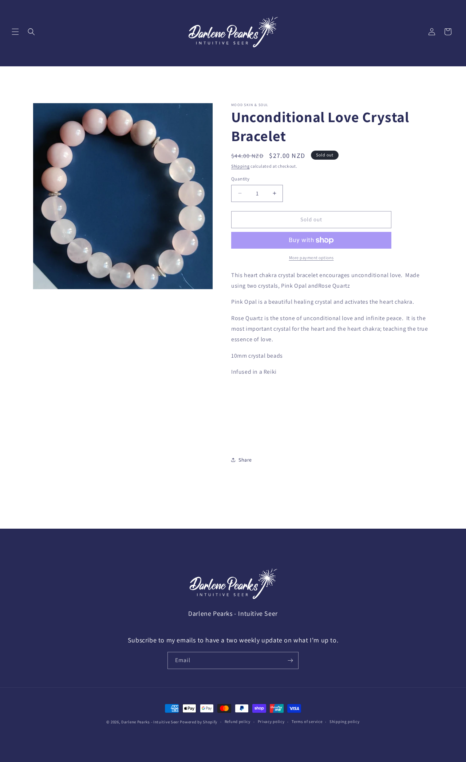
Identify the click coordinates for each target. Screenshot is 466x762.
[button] (15, 32)
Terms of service (307, 721)
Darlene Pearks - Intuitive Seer (150, 721)
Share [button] (245, 459)
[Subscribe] (290, 660)
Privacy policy (271, 721)
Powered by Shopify (198, 721)
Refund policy (237, 721)
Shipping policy (344, 721)
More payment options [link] (311, 257)
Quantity (240, 179)
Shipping (240, 166)
